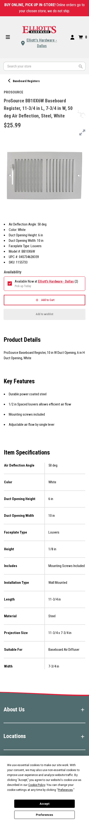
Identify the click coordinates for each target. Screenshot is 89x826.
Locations (15, 736)
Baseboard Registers (26, 81)
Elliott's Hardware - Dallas (42, 43)
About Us (14, 709)
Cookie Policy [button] (36, 785)
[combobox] (44, 66)
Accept (45, 803)
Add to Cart (47, 300)
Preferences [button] (65, 790)
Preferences (44, 815)
